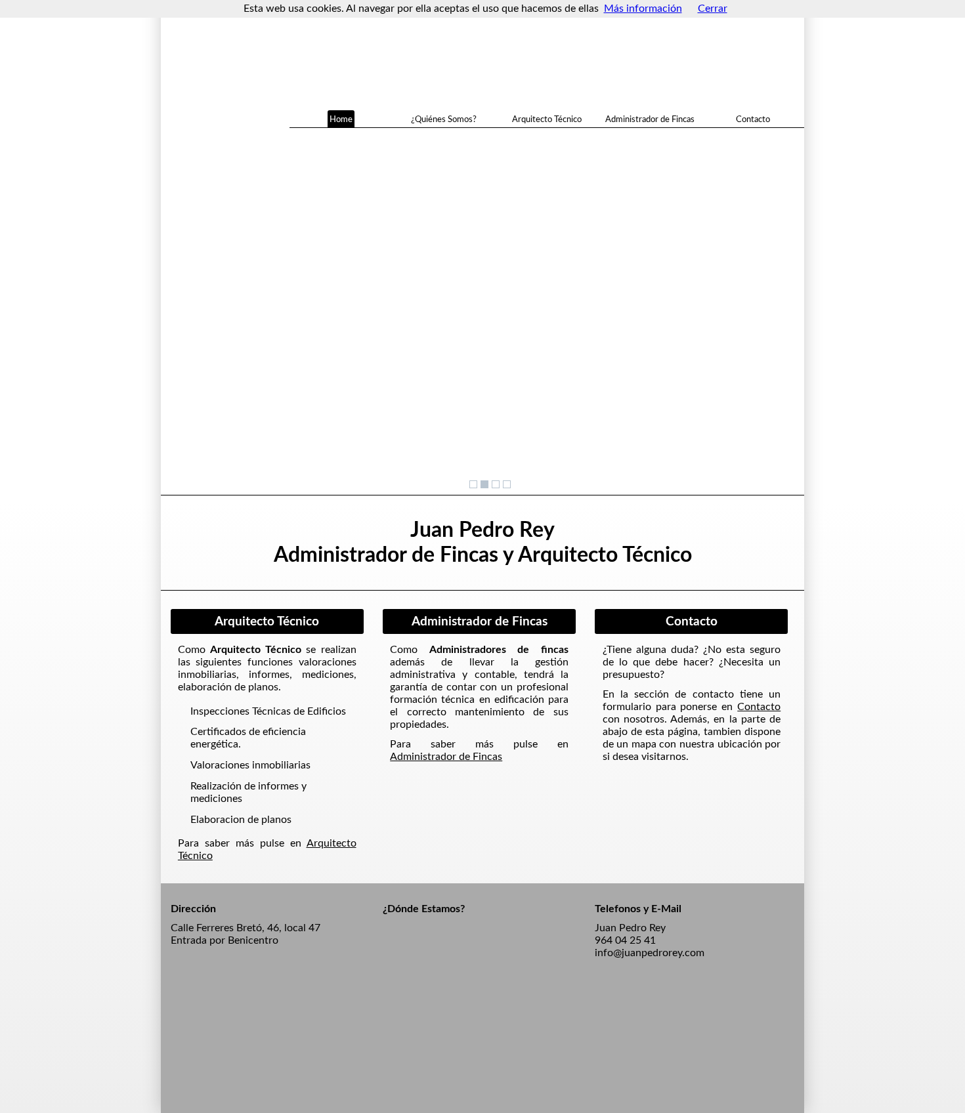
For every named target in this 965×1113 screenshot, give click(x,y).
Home (341, 118)
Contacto (753, 118)
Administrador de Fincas (650, 118)
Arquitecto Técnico (547, 118)
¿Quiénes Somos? (444, 118)
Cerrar (712, 8)
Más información (643, 8)
